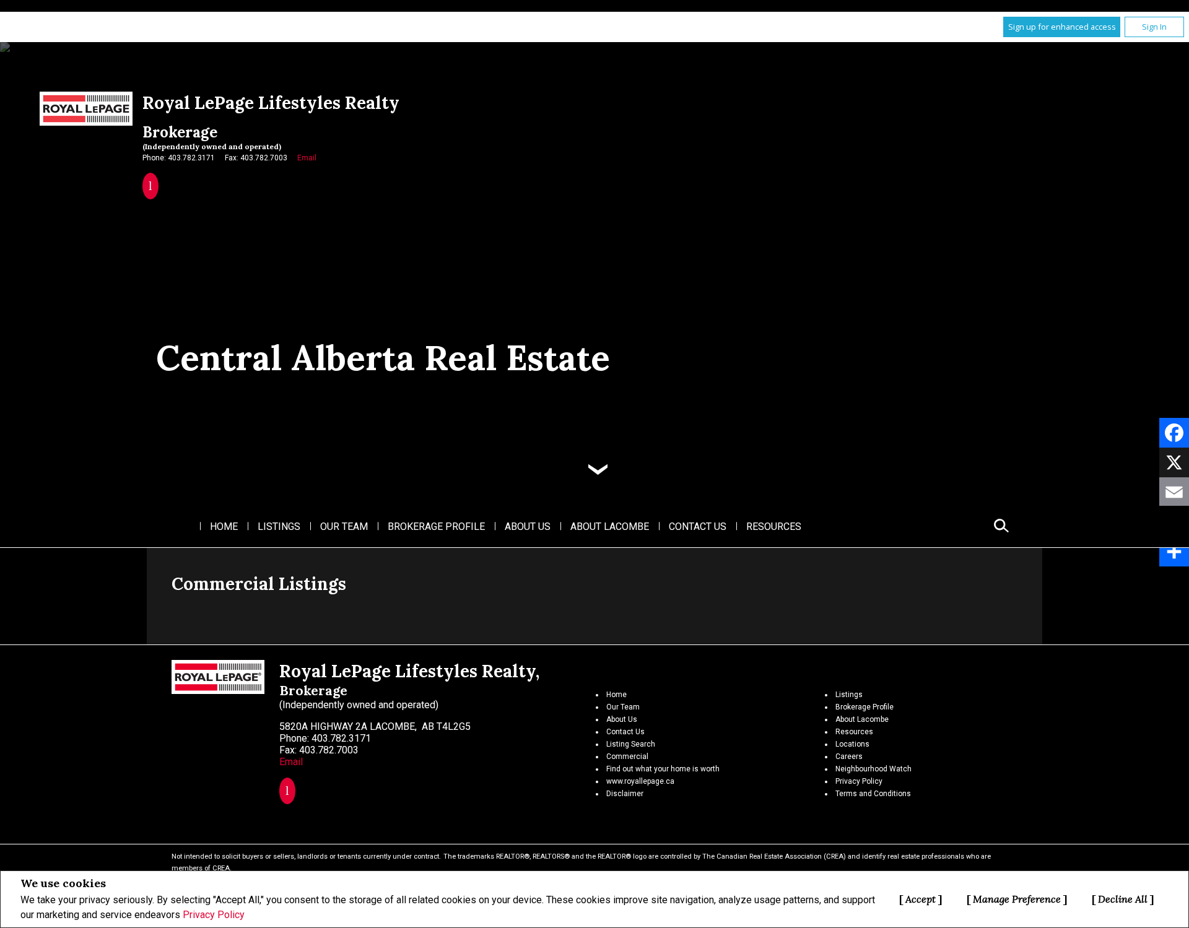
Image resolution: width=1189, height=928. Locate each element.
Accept (920, 899)
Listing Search (630, 744)
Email (306, 158)
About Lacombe (609, 526)
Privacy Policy (214, 915)
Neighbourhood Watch (873, 769)
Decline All (1123, 899)
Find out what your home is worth (663, 769)
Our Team (344, 526)
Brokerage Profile (436, 526)
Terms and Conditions (873, 793)
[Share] (1174, 551)
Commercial (627, 756)
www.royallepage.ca (640, 781)
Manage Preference (1017, 899)
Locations (852, 744)
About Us (528, 526)
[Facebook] (1174, 433)
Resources (773, 526)
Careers (849, 756)
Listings (279, 526)
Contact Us (697, 526)
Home (224, 526)
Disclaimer (624, 793)
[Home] (86, 109)
